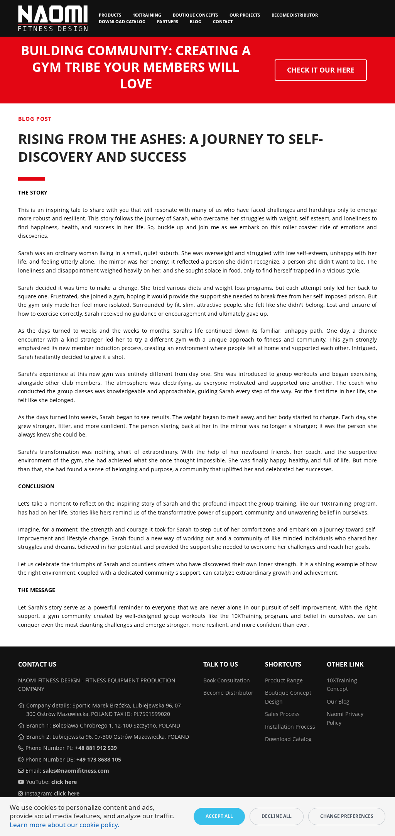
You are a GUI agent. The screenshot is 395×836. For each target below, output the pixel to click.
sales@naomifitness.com (76, 770)
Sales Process (282, 714)
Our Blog (338, 701)
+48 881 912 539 (96, 747)
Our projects (245, 15)
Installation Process (290, 726)
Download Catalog (122, 21)
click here (64, 781)
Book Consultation (226, 680)
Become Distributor (295, 15)
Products (110, 15)
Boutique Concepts (195, 15)
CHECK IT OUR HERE (320, 69)
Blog (195, 21)
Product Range (284, 680)
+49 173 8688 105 (98, 759)
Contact (223, 21)
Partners (167, 21)
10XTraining (147, 15)
